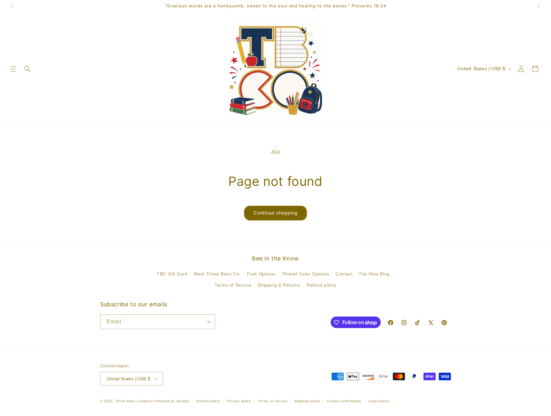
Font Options (261, 273)
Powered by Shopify (171, 401)
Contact (343, 273)
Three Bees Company (134, 401)
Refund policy (321, 285)
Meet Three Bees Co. (217, 273)
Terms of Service (233, 285)
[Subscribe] (208, 321)
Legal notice (378, 401)
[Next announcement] (539, 6)
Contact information (344, 401)
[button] (13, 69)
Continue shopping (275, 212)
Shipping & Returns (279, 285)
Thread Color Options (305, 273)
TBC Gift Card (172, 273)
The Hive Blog (374, 273)
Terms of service (273, 401)
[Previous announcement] (12, 6)
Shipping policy (307, 401)
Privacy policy (238, 401)
